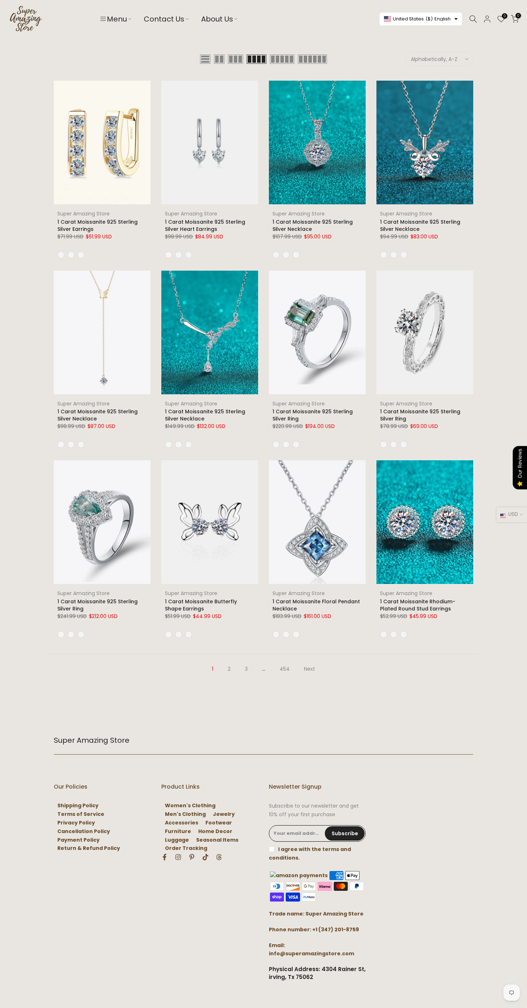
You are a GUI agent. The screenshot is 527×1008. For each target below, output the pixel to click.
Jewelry (224, 814)
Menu (117, 19)
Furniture (178, 831)
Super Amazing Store (83, 213)
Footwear (218, 822)
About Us (217, 19)
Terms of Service (80, 814)
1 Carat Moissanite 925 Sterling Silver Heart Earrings (205, 225)
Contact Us (164, 19)
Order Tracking (186, 848)
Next (309, 668)
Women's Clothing (190, 805)
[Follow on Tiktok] (205, 857)
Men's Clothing (185, 814)
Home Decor (215, 831)
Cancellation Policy (83, 831)
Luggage (177, 840)
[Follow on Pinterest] (192, 857)
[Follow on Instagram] (178, 857)
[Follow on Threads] (219, 857)
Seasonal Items (217, 840)
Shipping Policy (78, 805)
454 (285, 668)
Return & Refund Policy (88, 848)
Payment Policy (78, 840)
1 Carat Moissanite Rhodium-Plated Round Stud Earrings (417, 605)
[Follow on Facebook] (164, 857)
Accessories (181, 822)
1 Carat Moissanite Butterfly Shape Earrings (201, 605)
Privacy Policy (76, 822)
